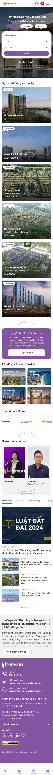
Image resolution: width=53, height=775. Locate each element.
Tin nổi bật (7, 500)
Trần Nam (32, 481)
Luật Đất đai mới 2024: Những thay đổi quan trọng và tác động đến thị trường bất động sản (26, 552)
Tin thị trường (34, 500)
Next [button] (47, 463)
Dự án (12, 26)
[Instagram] (10, 735)
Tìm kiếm (26, 53)
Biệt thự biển (39, 67)
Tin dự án (20, 500)
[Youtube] (17, 735)
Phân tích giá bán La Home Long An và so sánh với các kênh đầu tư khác (36, 565)
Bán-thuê (26, 26)
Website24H (34, 752)
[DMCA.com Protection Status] (10, 743)
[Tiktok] (23, 735)
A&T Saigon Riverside (14, 115)
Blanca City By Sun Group (15, 154)
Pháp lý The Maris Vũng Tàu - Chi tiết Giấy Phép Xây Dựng (35, 594)
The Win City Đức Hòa (14, 306)
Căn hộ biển (27, 67)
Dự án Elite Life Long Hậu (15, 267)
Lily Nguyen (8, 481)
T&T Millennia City (12, 229)
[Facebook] (4, 735)
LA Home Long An (12, 190)
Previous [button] (6, 463)
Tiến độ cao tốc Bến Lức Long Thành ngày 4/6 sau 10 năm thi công (34, 580)
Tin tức (41, 26)
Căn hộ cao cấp (15, 67)
